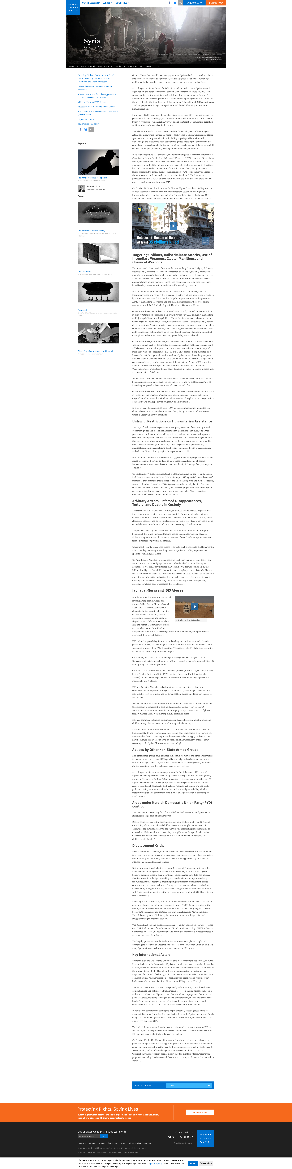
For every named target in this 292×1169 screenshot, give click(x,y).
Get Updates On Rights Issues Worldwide (102, 1131)
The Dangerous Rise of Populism (92, 177)
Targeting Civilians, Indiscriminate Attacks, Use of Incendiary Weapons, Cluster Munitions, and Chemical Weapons (97, 78)
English (84, 66)
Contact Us (82, 1143)
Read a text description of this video (192, 620)
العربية (92, 66)
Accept (192, 1163)
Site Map (123, 1143)
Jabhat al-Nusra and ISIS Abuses (92, 102)
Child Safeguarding (134, 1143)
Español (148, 66)
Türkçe (156, 66)
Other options (206, 1163)
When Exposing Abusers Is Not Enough (95, 351)
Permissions (113, 1143)
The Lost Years (84, 271)
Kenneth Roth (93, 186)
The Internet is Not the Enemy (91, 230)
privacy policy (156, 1163)
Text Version (147, 1143)
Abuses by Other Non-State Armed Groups (97, 106)
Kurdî (110, 66)
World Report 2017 (91, 3)
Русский (138, 66)
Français (101, 66)
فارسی (118, 66)
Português (128, 66)
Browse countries (143, 1085)
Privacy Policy (102, 1143)
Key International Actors (88, 123)
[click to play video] (173, 226)
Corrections (92, 1143)
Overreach (82, 310)
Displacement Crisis (86, 119)
